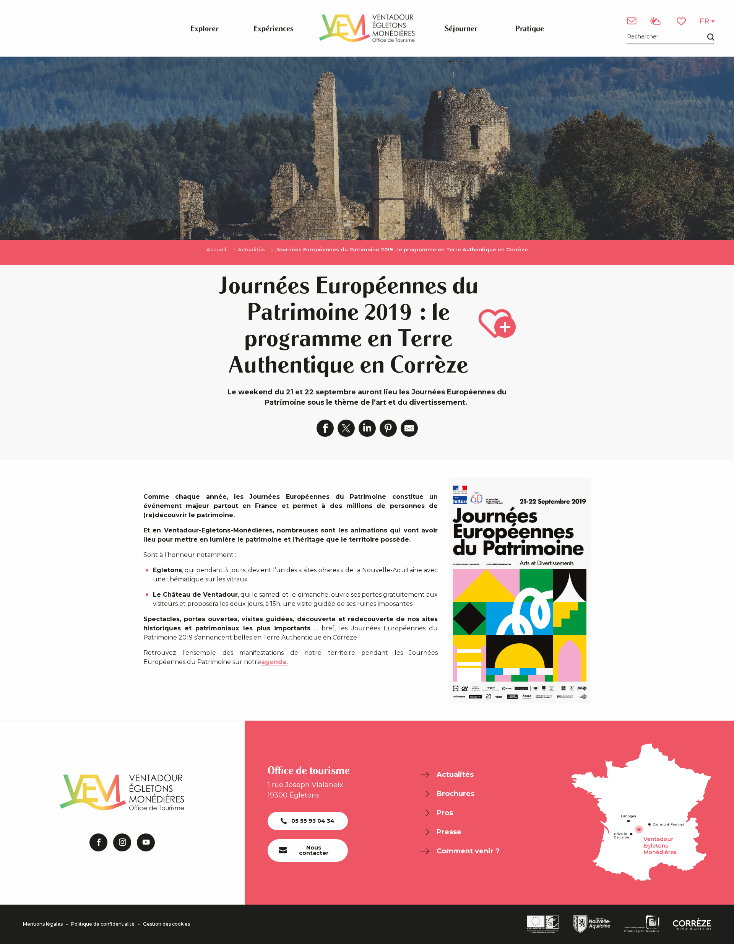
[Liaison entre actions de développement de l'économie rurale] (543, 924)
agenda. (274, 662)
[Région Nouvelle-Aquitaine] (592, 924)
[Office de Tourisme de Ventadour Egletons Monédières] (367, 28)
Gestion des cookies (166, 924)
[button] (670, 37)
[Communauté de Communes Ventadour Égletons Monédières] (641, 924)
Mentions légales (43, 924)
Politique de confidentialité (103, 924)
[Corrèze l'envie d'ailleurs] (692, 924)
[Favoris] (682, 21)
